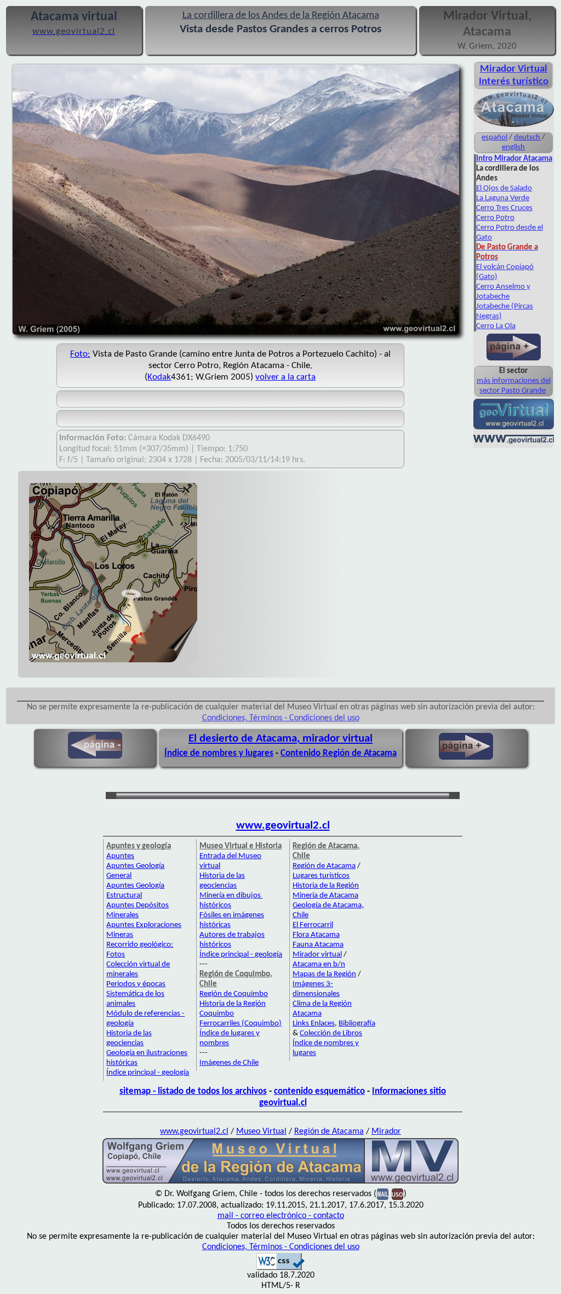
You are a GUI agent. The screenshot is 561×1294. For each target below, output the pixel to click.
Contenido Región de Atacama (338, 753)
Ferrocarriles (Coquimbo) (240, 1023)
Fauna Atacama (318, 945)
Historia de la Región (326, 886)
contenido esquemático (319, 1091)
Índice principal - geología (147, 1073)
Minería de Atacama (325, 895)
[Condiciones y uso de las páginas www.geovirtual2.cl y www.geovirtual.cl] (397, 1194)
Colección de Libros (331, 1033)
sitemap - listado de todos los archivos (193, 1091)
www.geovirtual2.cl (283, 825)
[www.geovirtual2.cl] (513, 442)
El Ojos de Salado (504, 188)
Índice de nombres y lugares (218, 753)
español (494, 137)
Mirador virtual (317, 955)
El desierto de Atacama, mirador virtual (280, 738)
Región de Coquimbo (233, 994)
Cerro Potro (495, 218)
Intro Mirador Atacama (514, 159)
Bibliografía (357, 1023)
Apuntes (120, 856)
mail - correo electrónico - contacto (280, 1215)
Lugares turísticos (321, 876)
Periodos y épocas (135, 984)
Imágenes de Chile (229, 1063)
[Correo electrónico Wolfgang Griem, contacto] (382, 1194)
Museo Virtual (261, 1131)
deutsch (527, 137)
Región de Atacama (324, 866)
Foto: (80, 354)
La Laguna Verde (502, 198)
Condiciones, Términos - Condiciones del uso (280, 718)
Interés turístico (513, 82)
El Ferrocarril (313, 925)
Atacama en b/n (319, 964)
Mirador (386, 1131)
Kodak (159, 377)
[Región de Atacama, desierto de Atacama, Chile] (280, 1182)
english (513, 147)
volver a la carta (285, 377)
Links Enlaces (314, 1023)
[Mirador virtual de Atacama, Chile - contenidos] (513, 125)
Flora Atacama (316, 935)
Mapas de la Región (324, 974)
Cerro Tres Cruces (504, 208)
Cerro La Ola (496, 326)
